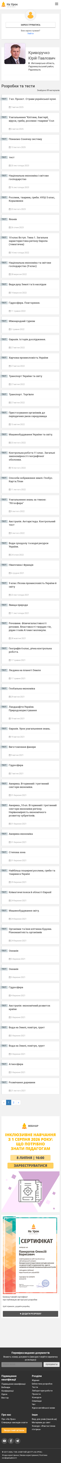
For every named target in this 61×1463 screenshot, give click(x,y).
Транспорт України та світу (25, 376)
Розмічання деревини (22, 1082)
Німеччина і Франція (21, 564)
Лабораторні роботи (42, 1390)
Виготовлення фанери (22, 746)
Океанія (13, 950)
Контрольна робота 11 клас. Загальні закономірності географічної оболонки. (32, 456)
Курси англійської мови (43, 1408)
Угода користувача (10, 1455)
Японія (13, 219)
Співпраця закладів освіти (14, 1422)
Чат (34, 1404)
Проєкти (36, 1394)
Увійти (30, 33)
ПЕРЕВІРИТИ (51, 1364)
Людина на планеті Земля (25, 670)
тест (12, 157)
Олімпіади (37, 1401)
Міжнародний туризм (22, 321)
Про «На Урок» (8, 1419)
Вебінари (5, 1387)
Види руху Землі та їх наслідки (27, 284)
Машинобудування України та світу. (31, 434)
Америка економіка (21, 833)
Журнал (35, 1380)
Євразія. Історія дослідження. (27, 339)
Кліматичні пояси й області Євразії (30, 892)
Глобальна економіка (22, 688)
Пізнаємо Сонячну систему (25, 139)
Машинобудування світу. (24, 910)
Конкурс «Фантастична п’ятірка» (43, 1428)
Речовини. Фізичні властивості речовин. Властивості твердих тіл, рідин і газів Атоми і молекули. (30, 627)
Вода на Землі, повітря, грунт (27, 1027)
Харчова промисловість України (28, 357)
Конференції (7, 1391)
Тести (35, 1387)
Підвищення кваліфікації (13, 1384)
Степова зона (17, 852)
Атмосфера (16, 1064)
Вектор (5, 1397)
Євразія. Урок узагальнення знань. (30, 728)
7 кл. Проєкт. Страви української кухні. (32, 98)
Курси (4, 1394)
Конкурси (36, 1397)
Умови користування (29, 1455)
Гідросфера (16, 765)
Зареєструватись (30, 25)
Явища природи (18, 604)
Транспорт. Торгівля (21, 394)
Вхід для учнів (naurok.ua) (44, 1419)
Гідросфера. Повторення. (24, 302)
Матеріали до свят (41, 1422)
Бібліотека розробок (42, 1384)
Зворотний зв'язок (14, 1430)
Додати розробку (31, 1314)
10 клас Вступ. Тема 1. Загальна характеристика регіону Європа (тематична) (28, 241)
